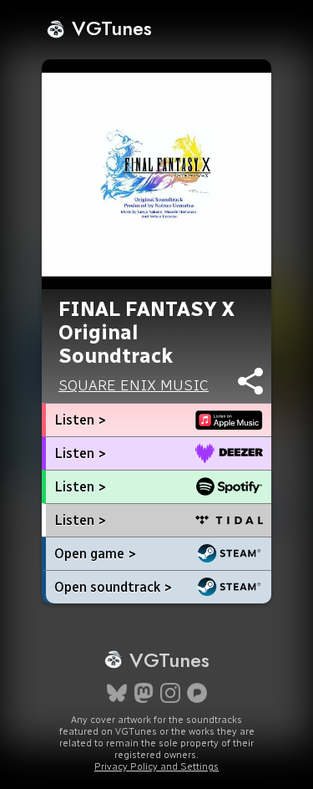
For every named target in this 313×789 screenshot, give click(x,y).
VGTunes (109, 28)
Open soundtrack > (113, 587)
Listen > (80, 420)
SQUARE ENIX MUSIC (133, 385)
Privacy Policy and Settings (156, 766)
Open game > (95, 554)
